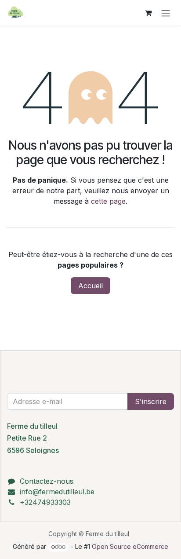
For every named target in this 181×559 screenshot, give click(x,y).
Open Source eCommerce (130, 546)
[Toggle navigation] (165, 13)
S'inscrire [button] (151, 401)
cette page (108, 201)
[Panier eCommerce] (148, 13)
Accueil (90, 285)
